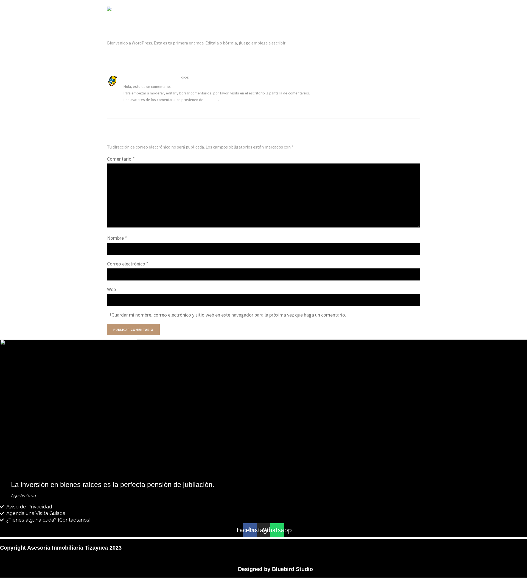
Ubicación (380, 10)
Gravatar (211, 99)
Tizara (302, 10)
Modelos (324, 10)
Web (111, 289)
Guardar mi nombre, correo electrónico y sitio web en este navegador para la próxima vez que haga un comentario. (228, 315)
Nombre (117, 238)
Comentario (121, 159)
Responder (130, 109)
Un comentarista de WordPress (152, 77)
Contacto (407, 10)
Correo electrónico (127, 264)
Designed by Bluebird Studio (275, 569)
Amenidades (351, 10)
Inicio (282, 10)
